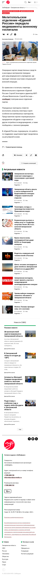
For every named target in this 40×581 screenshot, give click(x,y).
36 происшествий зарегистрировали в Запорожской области (13, 334)
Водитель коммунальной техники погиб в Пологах (24, 254)
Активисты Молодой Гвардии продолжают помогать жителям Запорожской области (13, 380)
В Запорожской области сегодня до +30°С (12, 355)
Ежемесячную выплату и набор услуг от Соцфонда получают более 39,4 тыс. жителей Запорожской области (24, 224)
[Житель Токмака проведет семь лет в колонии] (7, 310)
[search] (25, 2)
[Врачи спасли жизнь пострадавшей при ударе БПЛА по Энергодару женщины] (7, 241)
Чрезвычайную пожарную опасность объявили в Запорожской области (24, 295)
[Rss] (36, 438)
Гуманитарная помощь (14, 147)
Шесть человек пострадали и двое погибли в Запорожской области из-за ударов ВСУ (25, 266)
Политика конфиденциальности (13, 517)
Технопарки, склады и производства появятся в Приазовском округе (24, 209)
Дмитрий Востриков (9, 348)
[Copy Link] (11, 34)
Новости (6, 13)
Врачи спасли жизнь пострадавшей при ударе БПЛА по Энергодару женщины (24, 241)
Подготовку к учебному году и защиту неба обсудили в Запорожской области (13, 405)
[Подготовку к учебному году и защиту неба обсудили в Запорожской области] (30, 403)
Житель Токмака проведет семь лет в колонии (24, 308)
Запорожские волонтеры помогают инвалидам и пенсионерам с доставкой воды (24, 177)
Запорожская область (11, 11)
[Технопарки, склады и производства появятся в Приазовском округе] (7, 210)
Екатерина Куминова (7, 39)
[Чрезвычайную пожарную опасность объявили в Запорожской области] (7, 296)
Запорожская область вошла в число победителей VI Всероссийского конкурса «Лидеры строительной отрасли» (25, 193)
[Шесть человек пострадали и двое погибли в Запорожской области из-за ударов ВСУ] (7, 267)
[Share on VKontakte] (3, 34)
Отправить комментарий (29, 163)
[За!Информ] (8, 2)
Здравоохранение (26, 11)
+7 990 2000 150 (9, 475)
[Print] (15, 34)
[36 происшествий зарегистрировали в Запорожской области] (30, 334)
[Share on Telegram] (7, 34)
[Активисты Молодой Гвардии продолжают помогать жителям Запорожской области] (30, 379)
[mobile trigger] (4, 2)
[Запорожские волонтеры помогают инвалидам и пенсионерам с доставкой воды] (7, 177)
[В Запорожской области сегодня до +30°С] (30, 355)
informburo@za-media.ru (13, 477)
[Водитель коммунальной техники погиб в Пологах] (7, 256)
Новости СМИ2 (20, 322)
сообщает (6, 99)
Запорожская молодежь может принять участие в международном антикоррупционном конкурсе (25, 281)
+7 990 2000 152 (9, 485)
